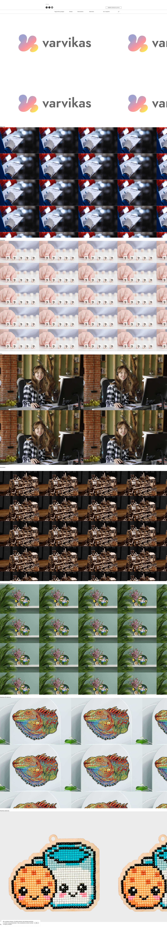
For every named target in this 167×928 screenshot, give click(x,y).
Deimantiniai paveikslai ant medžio (9, 924)
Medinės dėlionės (4, 810)
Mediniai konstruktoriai (6, 583)
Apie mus (2, 126)
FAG (1, 353)
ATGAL (47, 4)
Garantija (2, 240)
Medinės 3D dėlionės (5, 697)
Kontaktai (2, 467)
